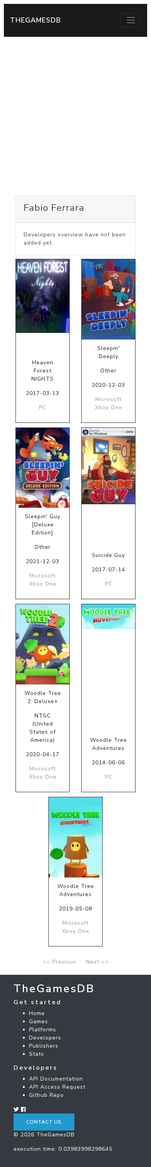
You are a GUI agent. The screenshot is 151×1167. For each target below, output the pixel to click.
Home (37, 1013)
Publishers (43, 1046)
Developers (45, 1037)
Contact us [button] (44, 1122)
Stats (36, 1054)
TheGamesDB (35, 20)
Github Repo (46, 1095)
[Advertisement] (75, 116)
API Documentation (56, 1079)
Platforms (42, 1029)
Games (38, 1021)
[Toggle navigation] (131, 20)
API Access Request (57, 1087)
